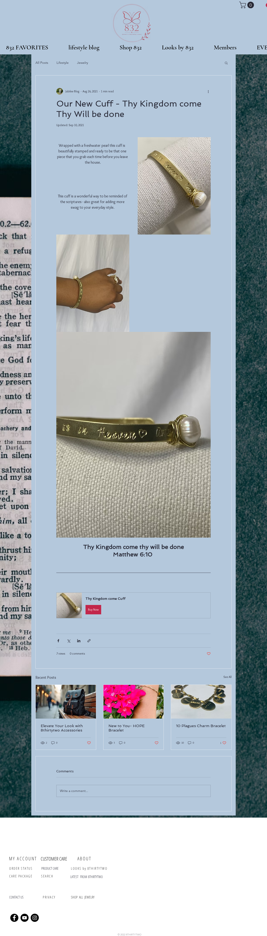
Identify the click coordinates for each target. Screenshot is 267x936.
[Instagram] (35, 918)
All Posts (41, 63)
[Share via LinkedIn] (79, 641)
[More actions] (208, 91)
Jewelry (82, 63)
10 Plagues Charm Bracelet (201, 726)
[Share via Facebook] (58, 641)
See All (227, 677)
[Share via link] (89, 641)
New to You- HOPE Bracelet (126, 728)
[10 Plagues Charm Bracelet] (201, 702)
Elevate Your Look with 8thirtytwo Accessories (62, 728)
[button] (130, 45)
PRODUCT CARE (50, 868)
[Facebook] (14, 918)
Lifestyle (63, 63)
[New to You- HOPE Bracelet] (133, 702)
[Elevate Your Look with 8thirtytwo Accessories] (66, 702)
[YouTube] (24, 918)
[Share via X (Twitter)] (69, 641)
